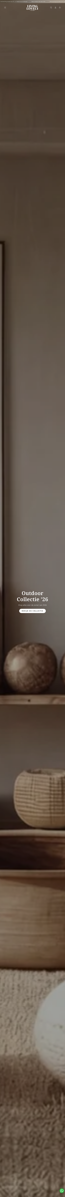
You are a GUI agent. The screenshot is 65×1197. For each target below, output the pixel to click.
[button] (51, 7)
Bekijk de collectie (32, 611)
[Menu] (5, 7)
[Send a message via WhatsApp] (61, 1190)
